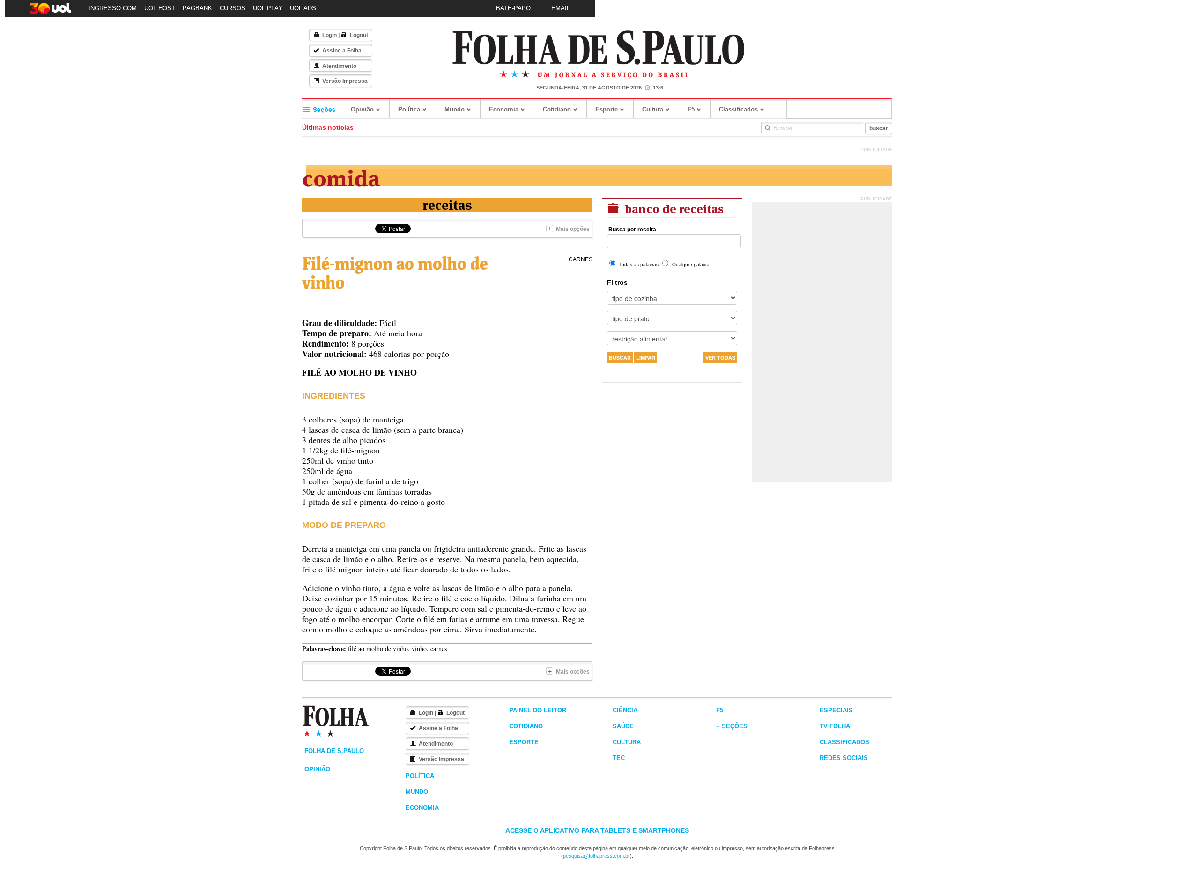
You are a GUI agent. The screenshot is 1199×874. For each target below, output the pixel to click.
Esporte (606, 109)
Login (329, 35)
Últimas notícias (328, 127)
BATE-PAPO (513, 8)
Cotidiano (557, 109)
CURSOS (232, 8)
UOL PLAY (267, 8)
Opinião (362, 109)
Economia (503, 109)
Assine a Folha (342, 50)
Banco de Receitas (673, 207)
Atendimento (339, 66)
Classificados (738, 109)
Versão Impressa (345, 81)
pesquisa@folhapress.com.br (596, 856)
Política (409, 109)
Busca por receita (632, 229)
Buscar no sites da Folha (767, 128)
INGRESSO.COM (113, 8)
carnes (580, 259)
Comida (341, 176)
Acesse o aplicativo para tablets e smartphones (597, 830)
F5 (691, 109)
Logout (359, 35)
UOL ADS (303, 8)
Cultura (652, 109)
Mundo (454, 109)
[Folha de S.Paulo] (599, 48)
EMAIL (560, 8)
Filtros (617, 282)
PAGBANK (197, 8)
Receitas (447, 204)
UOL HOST (159, 8)
